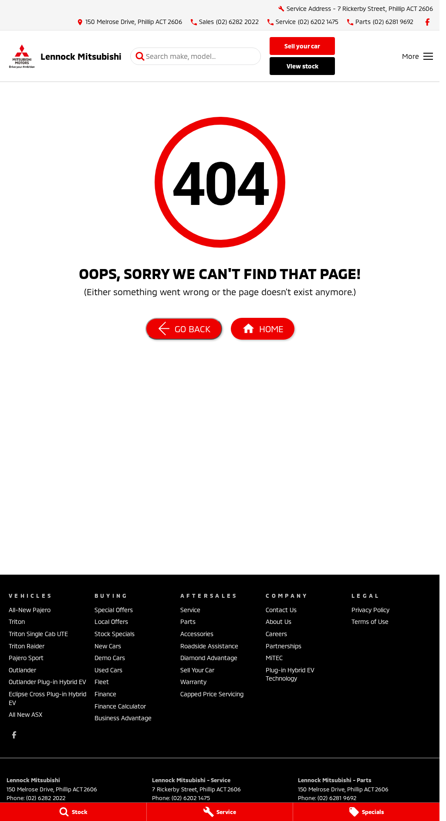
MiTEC (274, 657)
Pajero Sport (26, 657)
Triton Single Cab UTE (38, 633)
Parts (188, 621)
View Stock (302, 66)
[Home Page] (22, 56)
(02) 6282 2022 (45, 797)
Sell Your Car (302, 46)
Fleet (102, 681)
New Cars (108, 646)
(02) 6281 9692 (337, 797)
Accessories (196, 633)
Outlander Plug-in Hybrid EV (47, 681)
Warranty (193, 681)
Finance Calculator (120, 706)
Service (190, 609)
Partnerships (283, 646)
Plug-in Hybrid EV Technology (290, 674)
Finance (105, 694)
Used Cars (108, 670)
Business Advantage (123, 718)
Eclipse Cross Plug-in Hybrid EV (47, 698)
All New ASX (25, 714)
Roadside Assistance (209, 646)
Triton (17, 621)
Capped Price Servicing (211, 694)
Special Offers (114, 609)
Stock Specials (115, 633)
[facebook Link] (427, 22)
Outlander (22, 670)
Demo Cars (110, 657)
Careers (276, 633)
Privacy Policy (370, 609)
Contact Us (281, 609)
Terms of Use (370, 621)
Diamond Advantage (208, 657)
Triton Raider (26, 646)
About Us (278, 621)
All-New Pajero (30, 609)
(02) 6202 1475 (191, 797)
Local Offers (111, 621)
